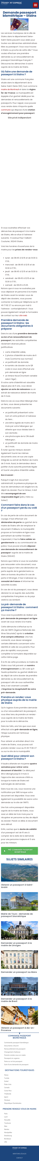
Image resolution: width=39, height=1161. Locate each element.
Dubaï (6, 1081)
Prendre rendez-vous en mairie (15, 1055)
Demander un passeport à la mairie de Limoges (16, 944)
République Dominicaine (12, 1103)
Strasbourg (8, 1135)
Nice (5, 1126)
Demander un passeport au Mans (19, 972)
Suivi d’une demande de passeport (16, 1064)
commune (6, 109)
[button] (35, 5)
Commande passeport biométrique (16, 1042)
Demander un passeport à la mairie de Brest (16, 1000)
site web (23, 315)
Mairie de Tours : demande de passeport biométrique (17, 915)
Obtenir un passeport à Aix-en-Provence (18, 1029)
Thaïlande (7, 1093)
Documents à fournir (11, 1045)
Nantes (6, 1129)
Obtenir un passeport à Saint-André (17, 886)
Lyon (6, 1116)
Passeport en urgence (11, 1058)
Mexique (7, 1100)
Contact (19, 1158)
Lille (5, 1142)
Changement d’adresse (12, 1052)
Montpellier (8, 1132)
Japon (6, 1097)
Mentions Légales (19, 1154)
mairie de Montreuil (10, 89)
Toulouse (7, 1123)
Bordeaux (7, 1138)
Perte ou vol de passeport (13, 1061)
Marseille (7, 1120)
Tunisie (6, 1078)
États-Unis (7, 1084)
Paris (5, 1113)
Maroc (6, 1075)
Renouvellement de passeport (14, 1049)
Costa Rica (7, 1090)
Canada (6, 1087)
